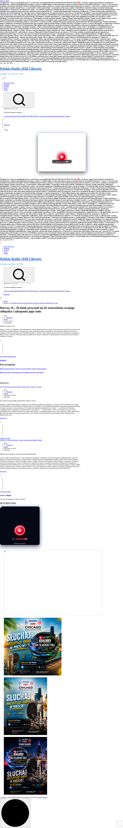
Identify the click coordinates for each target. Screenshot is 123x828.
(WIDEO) (24, 116)
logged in (11, 499)
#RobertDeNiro (59, 116)
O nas (5, 88)
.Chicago (6, 116)
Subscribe (7, 125)
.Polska (18, 116)
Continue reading (5, 438)
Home (6, 301)
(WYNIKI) (30, 116)
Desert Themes (42, 797)
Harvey (2, 356)
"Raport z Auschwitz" (40, 116)
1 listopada (67, 116)
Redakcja (10, 318)
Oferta (6, 90)
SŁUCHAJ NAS (9, 83)
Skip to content (4, 1)
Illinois (6, 319)
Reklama (6, 84)
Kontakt (6, 86)
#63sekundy (50, 116)
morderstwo (12, 356)
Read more (3, 418)
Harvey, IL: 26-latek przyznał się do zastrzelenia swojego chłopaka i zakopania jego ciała (31, 303)
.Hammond (12, 116)
